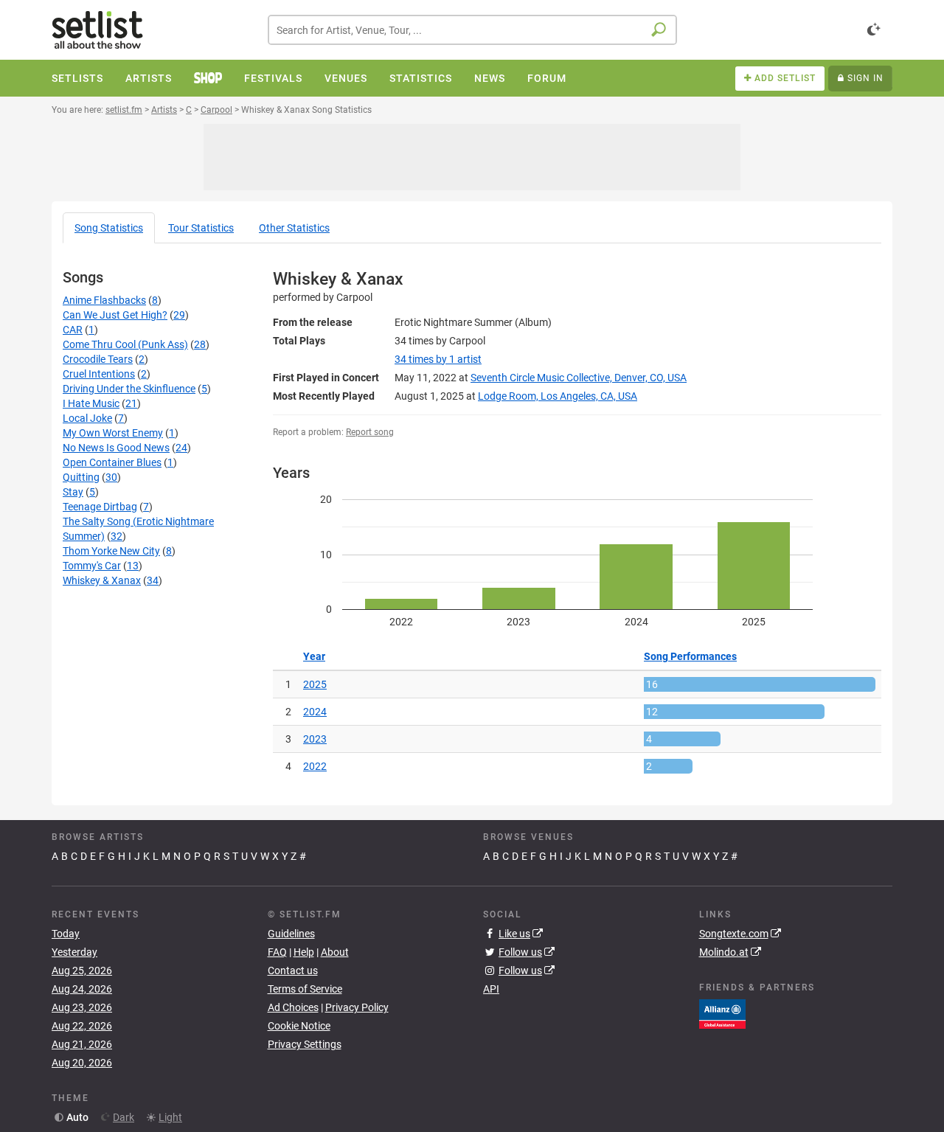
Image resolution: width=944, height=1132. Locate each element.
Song (108, 228)
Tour (201, 228)
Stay (73, 492)
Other (294, 228)
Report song (370, 432)
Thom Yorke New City (111, 551)
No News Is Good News (116, 448)
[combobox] (472, 30)
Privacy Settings (304, 1044)
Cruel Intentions (99, 374)
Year (314, 656)
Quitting (81, 477)
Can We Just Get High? (115, 315)
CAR (73, 330)
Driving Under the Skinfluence (129, 389)
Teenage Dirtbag (100, 507)
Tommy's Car (92, 566)
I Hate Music (91, 403)
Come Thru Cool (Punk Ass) (125, 344)
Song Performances (690, 656)
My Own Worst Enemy (113, 433)
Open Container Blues (112, 462)
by (438, 359)
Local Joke (87, 418)
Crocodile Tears (98, 359)
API (491, 989)
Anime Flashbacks (104, 300)
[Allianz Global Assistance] (722, 1013)
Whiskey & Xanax (102, 580)
